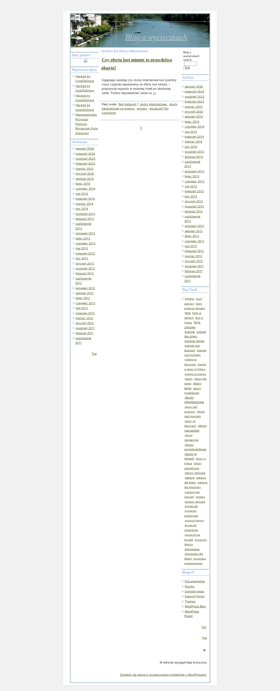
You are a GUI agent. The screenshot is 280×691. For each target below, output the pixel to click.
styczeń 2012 (194, 261)
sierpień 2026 (194, 86)
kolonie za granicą (195, 374)
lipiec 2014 (192, 121)
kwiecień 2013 (194, 191)
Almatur (189, 298)
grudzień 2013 (194, 151)
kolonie (190, 332)
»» (154, 93)
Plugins (189, 586)
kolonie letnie (194, 341)
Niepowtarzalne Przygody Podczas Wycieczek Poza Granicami (86, 124)
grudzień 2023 (194, 96)
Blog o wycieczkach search (191, 56)
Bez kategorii (127, 104)
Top (203, 627)
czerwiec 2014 (194, 126)
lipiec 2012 (192, 236)
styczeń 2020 (194, 111)
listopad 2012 (194, 211)
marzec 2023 (194, 106)
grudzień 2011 (194, 266)
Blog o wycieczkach (156, 37)
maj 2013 (191, 186)
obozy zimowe (195, 473)
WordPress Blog (195, 606)
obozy (188, 378)
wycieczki (156, 108)
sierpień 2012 (194, 231)
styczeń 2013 (194, 201)
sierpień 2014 (194, 116)
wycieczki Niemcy (194, 520)
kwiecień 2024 (194, 91)
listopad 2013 (194, 156)
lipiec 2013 (192, 176)
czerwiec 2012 (194, 241)
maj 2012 (191, 246)
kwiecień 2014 (194, 136)
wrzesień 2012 (194, 226)
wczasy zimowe (195, 501)
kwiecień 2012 (194, 251)
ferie (188, 313)
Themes (190, 601)
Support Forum (195, 596)
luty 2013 (191, 196)
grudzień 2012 (194, 206)
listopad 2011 (194, 271)
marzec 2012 (193, 256)
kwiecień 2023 (194, 101)
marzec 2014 (193, 141)
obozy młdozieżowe (153, 104)
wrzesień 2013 (194, 171)
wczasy (142, 108)
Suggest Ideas (194, 591)
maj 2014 (191, 131)
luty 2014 (191, 146)
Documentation (195, 581)
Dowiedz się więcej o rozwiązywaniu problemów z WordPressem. (163, 674)
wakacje (190, 477)
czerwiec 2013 (194, 181)
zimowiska (192, 549)
